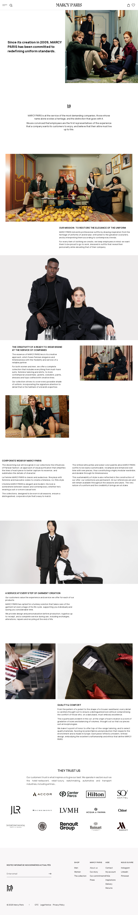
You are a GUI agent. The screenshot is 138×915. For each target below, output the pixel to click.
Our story (94, 872)
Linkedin (124, 872)
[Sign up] (50, 873)
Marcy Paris (19, 904)
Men (76, 867)
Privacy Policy (58, 904)
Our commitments (98, 876)
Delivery (109, 884)
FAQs (108, 876)
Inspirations (110, 880)
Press (92, 880)
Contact (109, 867)
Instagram (125, 867)
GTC (37, 904)
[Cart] (129, 5)
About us (94, 867)
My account (111, 872)
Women (77, 872)
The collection (80, 876)
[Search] (11, 5)
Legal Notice (45, 904)
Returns (109, 888)
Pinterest (125, 876)
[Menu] (5, 5)
